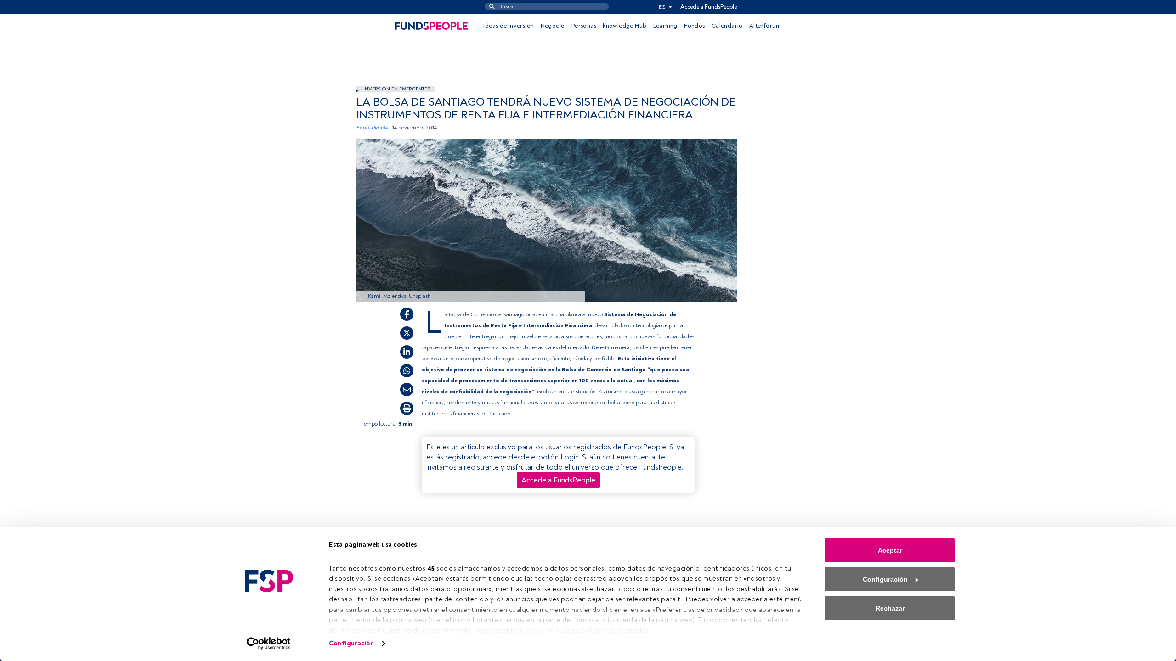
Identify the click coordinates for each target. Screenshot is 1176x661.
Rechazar (890, 608)
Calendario (727, 25)
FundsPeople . (373, 127)
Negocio (553, 25)
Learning (665, 25)
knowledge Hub (624, 25)
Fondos (694, 25)
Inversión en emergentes (396, 89)
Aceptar (890, 550)
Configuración (351, 643)
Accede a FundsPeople (708, 7)
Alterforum (765, 25)
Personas (583, 25)
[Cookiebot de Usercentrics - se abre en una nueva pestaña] (269, 643)
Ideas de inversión (508, 25)
